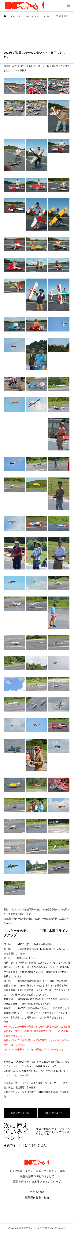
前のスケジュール (20, 1113)
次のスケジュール (54, 1113)
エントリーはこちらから (16, 1075)
